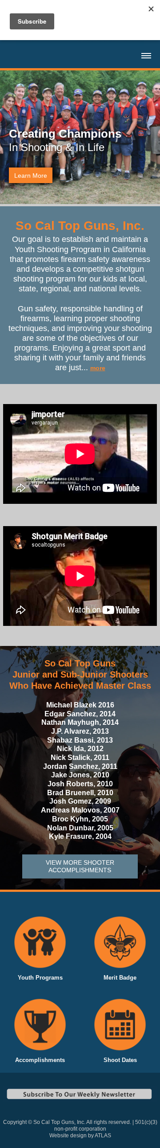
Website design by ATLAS (80, 1135)
